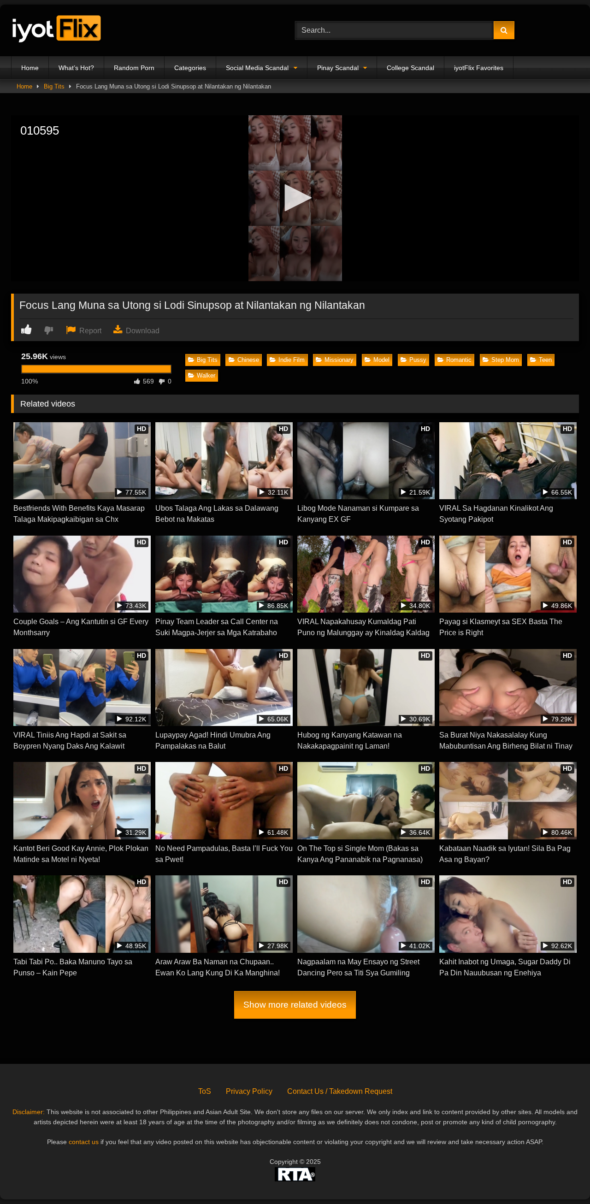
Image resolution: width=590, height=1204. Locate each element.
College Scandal (410, 67)
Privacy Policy (249, 1091)
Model (381, 359)
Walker (206, 375)
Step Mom (505, 359)
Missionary (339, 359)
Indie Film (291, 359)
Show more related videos (295, 1004)
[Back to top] (561, 1177)
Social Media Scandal (257, 67)
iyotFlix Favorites (478, 67)
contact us (84, 1141)
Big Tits (54, 86)
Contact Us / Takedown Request (339, 1091)
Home (30, 67)
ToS (204, 1091)
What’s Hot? (76, 67)
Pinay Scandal (338, 67)
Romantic (459, 359)
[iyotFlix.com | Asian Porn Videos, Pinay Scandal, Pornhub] (57, 30)
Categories (190, 67)
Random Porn (134, 67)
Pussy (417, 359)
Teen (545, 359)
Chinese (248, 359)
